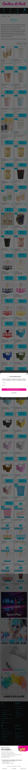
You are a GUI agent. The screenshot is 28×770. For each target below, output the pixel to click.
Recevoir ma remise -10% (14, 389)
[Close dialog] (26, 374)
